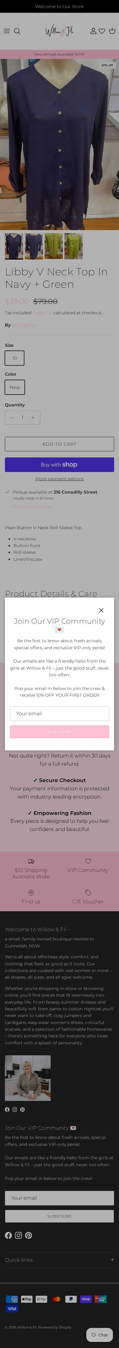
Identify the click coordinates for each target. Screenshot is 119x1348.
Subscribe (59, 731)
